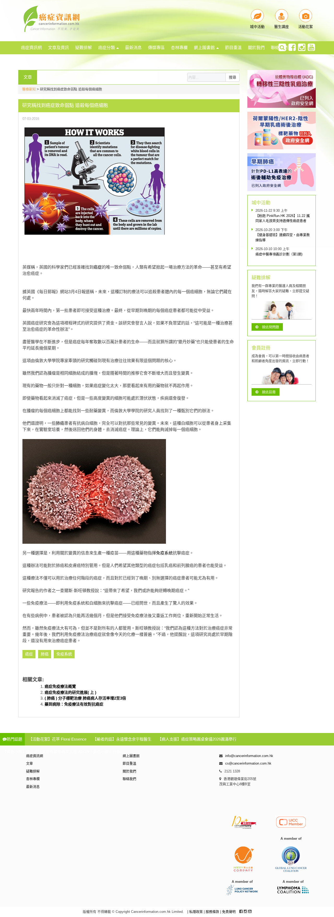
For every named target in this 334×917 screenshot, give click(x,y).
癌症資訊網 (31, 47)
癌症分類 (106, 47)
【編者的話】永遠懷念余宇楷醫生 (122, 739)
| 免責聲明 (228, 912)
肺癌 (60, 423)
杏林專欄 (179, 47)
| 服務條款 (212, 912)
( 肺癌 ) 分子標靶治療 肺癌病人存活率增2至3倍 (85, 698)
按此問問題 (270, 327)
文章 (29, 763)
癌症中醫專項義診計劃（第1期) (278, 254)
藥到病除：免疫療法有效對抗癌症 (74, 704)
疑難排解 (83, 47)
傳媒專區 (156, 47)
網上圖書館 (204, 47)
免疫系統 (164, 553)
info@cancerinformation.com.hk (249, 756)
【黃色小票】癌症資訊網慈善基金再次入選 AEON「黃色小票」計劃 (62, 751)
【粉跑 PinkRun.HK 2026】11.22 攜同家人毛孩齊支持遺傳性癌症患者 (282, 218)
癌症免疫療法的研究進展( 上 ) (70, 692)
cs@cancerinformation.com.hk (248, 763)
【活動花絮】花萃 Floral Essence (57, 739)
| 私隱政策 (195, 912)
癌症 (97, 267)
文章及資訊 (58, 47)
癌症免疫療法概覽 (60, 686)
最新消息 (133, 47)
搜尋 (232, 77)
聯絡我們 (129, 779)
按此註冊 (269, 392)
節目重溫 (233, 47)
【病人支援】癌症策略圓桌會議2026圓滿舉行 (197, 739)
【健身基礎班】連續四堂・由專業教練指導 (282, 237)
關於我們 (256, 47)
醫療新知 (29, 89)
